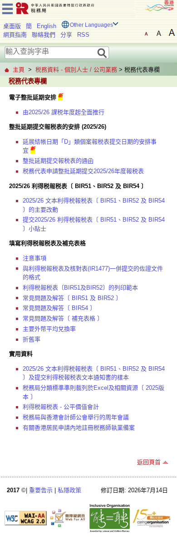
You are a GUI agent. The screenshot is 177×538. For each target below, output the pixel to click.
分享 (66, 34)
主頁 (19, 69)
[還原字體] (146, 32)
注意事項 (34, 258)
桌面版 (12, 26)
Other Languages (91, 25)
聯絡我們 (43, 34)
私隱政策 (69, 490)
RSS (83, 34)
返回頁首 (149, 462)
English (46, 26)
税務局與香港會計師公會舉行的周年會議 (76, 417)
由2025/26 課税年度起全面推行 (63, 112)
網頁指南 (15, 34)
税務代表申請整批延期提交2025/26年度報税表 (83, 171)
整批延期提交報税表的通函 (58, 160)
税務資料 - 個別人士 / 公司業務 (76, 69)
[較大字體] (158, 32)
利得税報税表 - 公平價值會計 (61, 406)
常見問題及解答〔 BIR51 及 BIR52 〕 (72, 298)
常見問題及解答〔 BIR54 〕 (59, 308)
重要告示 (41, 490)
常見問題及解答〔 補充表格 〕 (63, 318)
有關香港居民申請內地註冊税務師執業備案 (79, 427)
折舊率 (31, 339)
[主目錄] (7, 7)
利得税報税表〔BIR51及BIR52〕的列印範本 (80, 287)
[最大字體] (171, 32)
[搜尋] (102, 52)
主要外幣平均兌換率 (49, 328)
